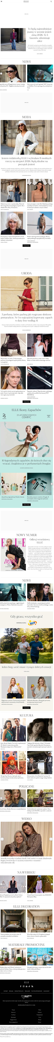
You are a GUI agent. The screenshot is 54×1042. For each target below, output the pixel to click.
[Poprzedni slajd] (1, 73)
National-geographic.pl (13, 1022)
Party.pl (13, 1010)
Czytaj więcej (26, 245)
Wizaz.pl (39, 1019)
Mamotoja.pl (13, 1017)
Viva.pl (39, 1017)
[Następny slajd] (52, 73)
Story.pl (39, 1022)
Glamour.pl (13, 1012)
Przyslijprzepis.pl (40, 1014)
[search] (51, 1)
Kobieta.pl (39, 1012)
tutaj (9, 1036)
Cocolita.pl (13, 1014)
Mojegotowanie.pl (13, 1019)
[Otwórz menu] (1, 1)
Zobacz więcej (26, 504)
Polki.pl (39, 1010)
